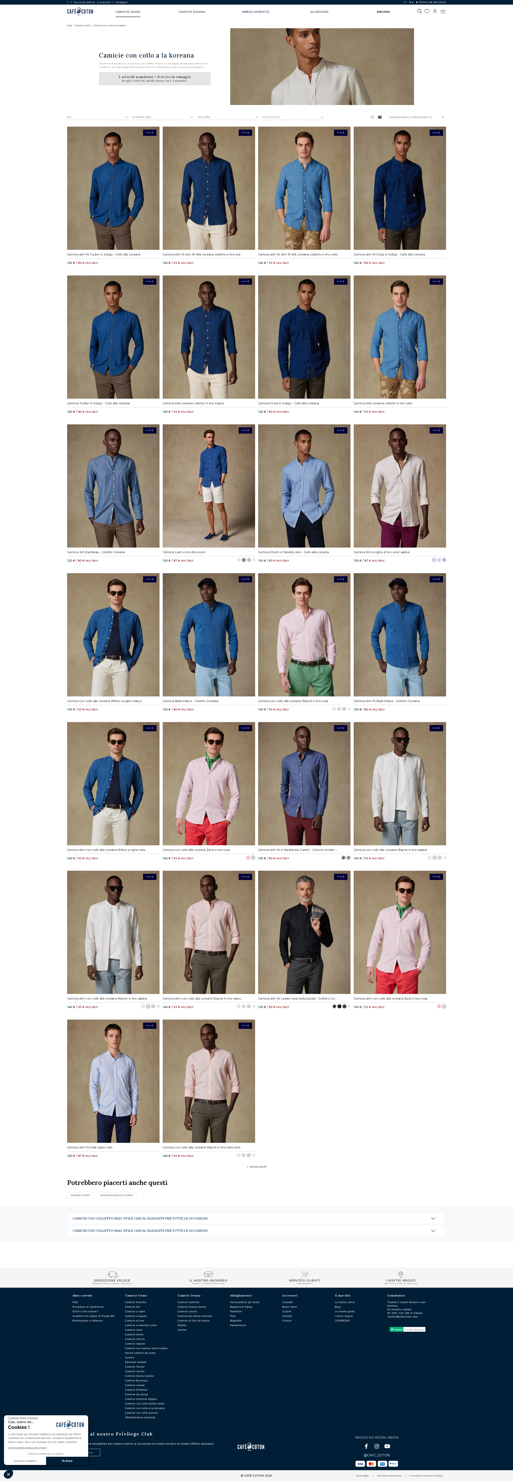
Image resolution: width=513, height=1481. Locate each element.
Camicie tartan (134, 1334)
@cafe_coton (377, 1455)
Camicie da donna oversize (195, 1316)
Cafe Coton (80, 11)
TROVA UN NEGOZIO (432, 2)
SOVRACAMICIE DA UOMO (116, 1195)
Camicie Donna (189, 1295)
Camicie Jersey (135, 1371)
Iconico (129, 1357)
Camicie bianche (135, 1302)
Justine (182, 1330)
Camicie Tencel (135, 1366)
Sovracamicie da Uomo (245, 1302)
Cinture (287, 1320)
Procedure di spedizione (88, 1306)
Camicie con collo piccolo (141, 1412)
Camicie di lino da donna (194, 1320)
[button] (8, 1474)
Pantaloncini (238, 1325)
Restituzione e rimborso (88, 1320)
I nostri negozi (344, 1316)
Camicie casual (135, 1385)
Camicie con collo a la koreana (110, 25)
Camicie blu (132, 1306)
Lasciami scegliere (25, 1460)
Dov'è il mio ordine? (85, 1311)
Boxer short (289, 1306)
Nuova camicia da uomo (140, 1353)
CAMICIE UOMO (80, 1195)
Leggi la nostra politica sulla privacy (27, 1447)
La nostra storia (345, 1302)
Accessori (290, 1295)
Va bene (67, 1460)
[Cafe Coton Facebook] (367, 1447)
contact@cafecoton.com (402, 1316)
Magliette (236, 1320)
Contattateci (396, 1295)
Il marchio (343, 1295)
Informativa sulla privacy (389, 1475)
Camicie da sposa (136, 1394)
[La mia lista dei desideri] (426, 12)
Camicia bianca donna (192, 1306)
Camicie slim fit (135, 1339)
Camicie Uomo (83, 25)
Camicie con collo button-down (145, 1403)
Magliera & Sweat (241, 1306)
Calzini (286, 1311)
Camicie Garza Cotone (139, 1376)
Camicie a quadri (136, 1316)
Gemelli (287, 1316)
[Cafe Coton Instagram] (377, 1447)
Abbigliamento (241, 1295)
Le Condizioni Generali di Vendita (426, 1475)
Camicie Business (136, 1380)
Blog (338, 1306)
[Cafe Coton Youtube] (387, 1447)
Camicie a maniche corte (141, 1325)
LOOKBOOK (342, 1320)
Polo (233, 1316)
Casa (69, 25)
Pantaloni (236, 1311)
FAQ (75, 1302)
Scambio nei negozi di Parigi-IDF (94, 1316)
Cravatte (287, 1302)
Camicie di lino (134, 1320)
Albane (182, 1325)
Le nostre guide (345, 1311)
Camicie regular (135, 1343)
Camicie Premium (136, 1389)
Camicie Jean (133, 1330)
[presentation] (67, 2)
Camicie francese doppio (141, 1399)
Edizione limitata (135, 1362)
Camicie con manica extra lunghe (146, 1348)
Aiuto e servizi (82, 1295)
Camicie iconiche (189, 1302)
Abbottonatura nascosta (140, 1417)
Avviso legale (362, 1475)
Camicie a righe (135, 1311)
